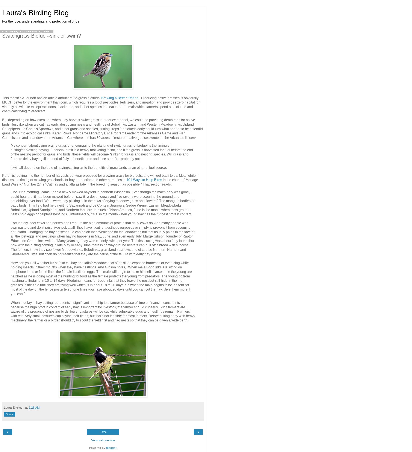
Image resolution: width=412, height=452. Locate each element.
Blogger (111, 447)
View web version (103, 440)
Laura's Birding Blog (35, 13)
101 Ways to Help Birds (144, 180)
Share (9, 414)
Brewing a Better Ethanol (120, 98)
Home (103, 432)
